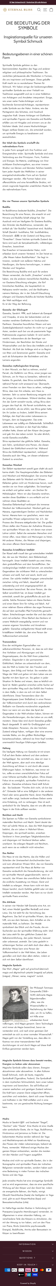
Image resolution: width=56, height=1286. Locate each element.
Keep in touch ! (27, 1264)
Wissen (27, 1251)
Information (27, 1244)
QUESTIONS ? (27, 1257)
